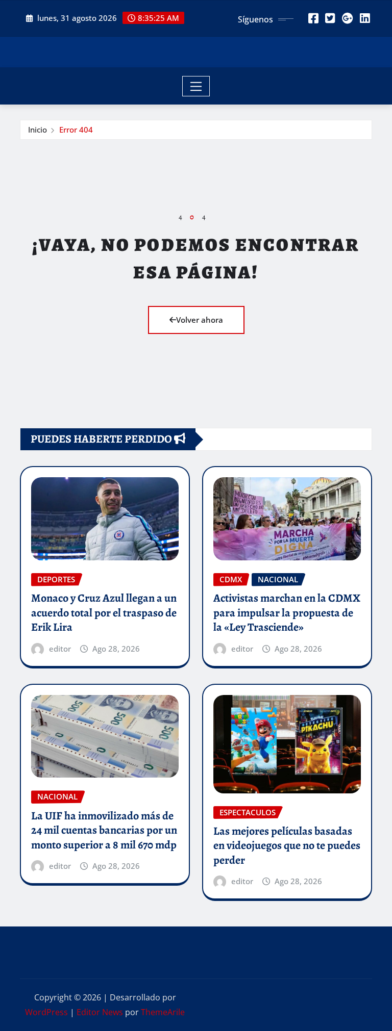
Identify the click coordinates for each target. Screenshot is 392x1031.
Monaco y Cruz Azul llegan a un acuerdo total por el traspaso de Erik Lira (104, 612)
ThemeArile (163, 1012)
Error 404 (76, 129)
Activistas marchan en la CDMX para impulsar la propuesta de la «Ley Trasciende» (286, 612)
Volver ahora (199, 320)
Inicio (37, 129)
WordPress (46, 1012)
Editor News (100, 1012)
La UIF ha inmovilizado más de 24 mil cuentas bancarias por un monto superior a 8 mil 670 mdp (104, 830)
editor (60, 648)
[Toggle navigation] (196, 86)
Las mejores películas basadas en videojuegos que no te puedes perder (286, 845)
